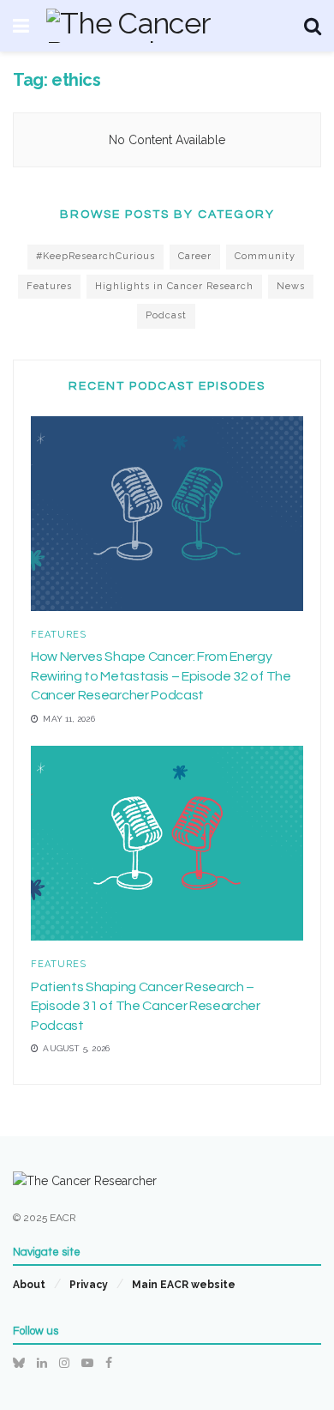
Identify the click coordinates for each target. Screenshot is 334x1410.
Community (265, 256)
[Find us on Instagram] (64, 1362)
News (291, 286)
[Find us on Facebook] (108, 1362)
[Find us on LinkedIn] (42, 1362)
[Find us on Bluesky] (19, 1362)
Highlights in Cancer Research (174, 286)
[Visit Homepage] (166, 26)
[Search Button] (312, 25)
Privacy (88, 1285)
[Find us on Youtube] (87, 1362)
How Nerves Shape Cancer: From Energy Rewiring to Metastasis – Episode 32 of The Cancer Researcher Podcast (161, 676)
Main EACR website (184, 1285)
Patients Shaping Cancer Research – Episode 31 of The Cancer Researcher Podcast (145, 1006)
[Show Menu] (21, 25)
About (29, 1285)
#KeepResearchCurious (95, 256)
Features (49, 286)
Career (195, 256)
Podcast (166, 315)
